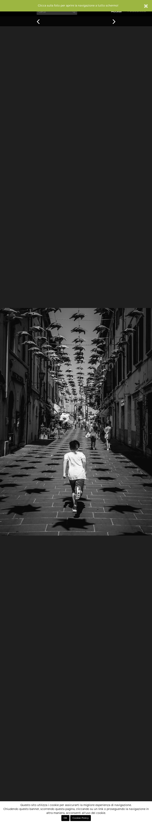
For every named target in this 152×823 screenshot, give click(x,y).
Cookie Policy (80, 818)
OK (65, 818)
